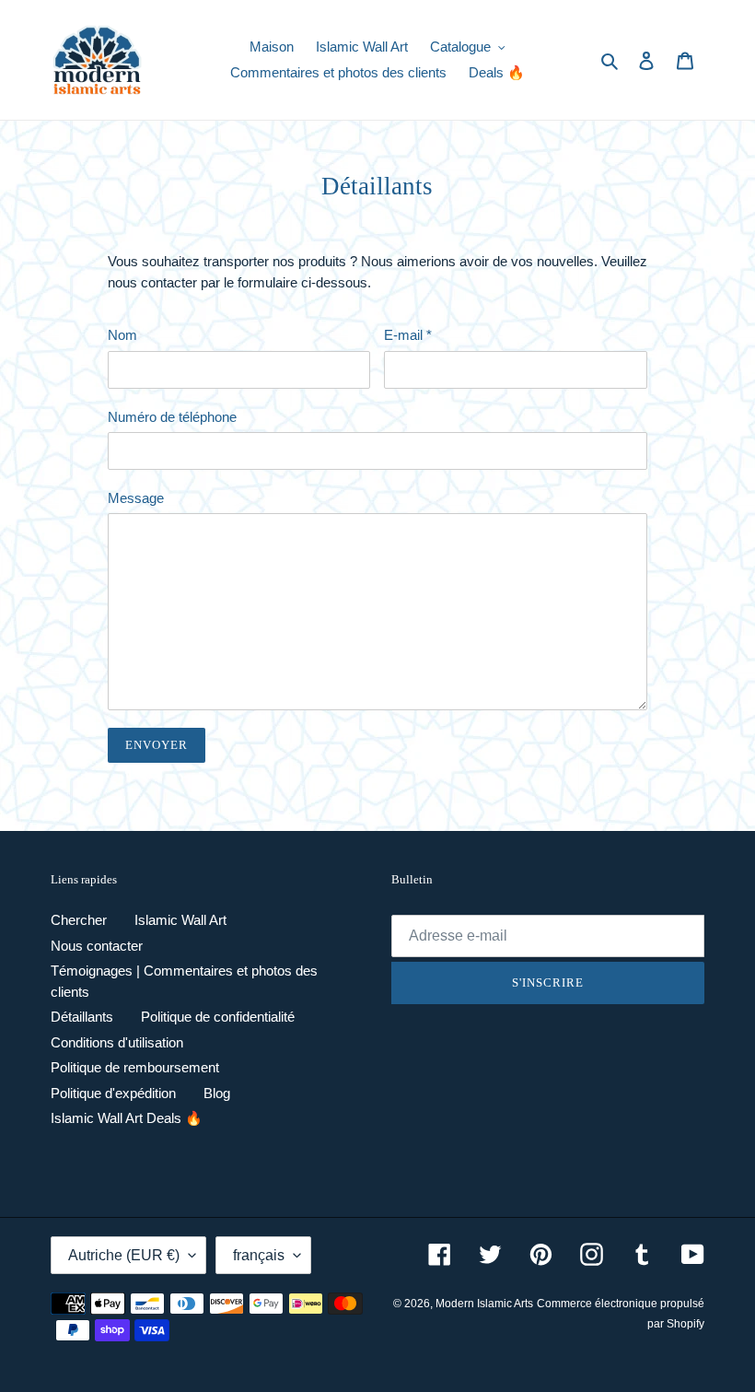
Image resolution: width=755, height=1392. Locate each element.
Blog (216, 1093)
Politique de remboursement (135, 1067)
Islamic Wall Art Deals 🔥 (127, 1118)
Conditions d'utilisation (117, 1042)
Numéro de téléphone (172, 417)
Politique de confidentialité (218, 1016)
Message (136, 498)
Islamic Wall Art (180, 920)
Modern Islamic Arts (484, 1303)
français (259, 1255)
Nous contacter (97, 945)
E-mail (408, 335)
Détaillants (82, 1016)
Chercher (79, 920)
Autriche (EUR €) (124, 1255)
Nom (122, 335)
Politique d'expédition (113, 1093)
